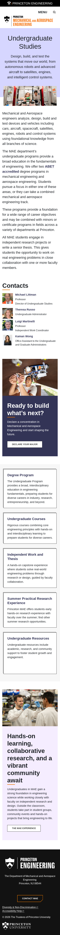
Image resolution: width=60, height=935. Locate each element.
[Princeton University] (9, 3)
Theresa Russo (25, 309)
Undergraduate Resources (28, 638)
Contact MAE (30, 898)
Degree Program (20, 475)
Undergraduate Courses (26, 519)
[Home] (30, 21)
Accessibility (12, 911)
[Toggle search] (54, 12)
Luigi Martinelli (25, 321)
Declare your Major (25, 444)
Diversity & (19, 907)
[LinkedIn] (30, 890)
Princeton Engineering (32, 3)
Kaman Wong (24, 336)
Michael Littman (25, 294)
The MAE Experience (24, 828)
